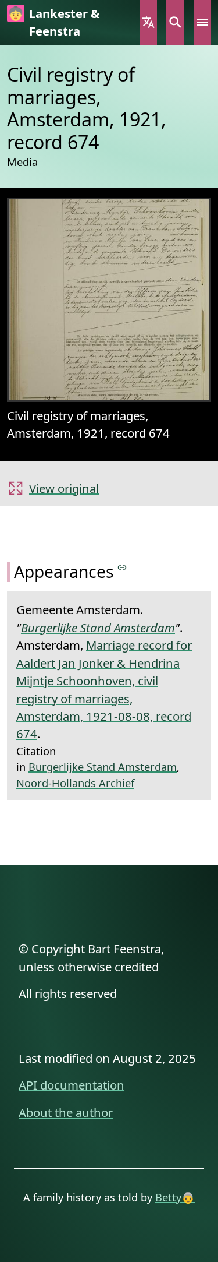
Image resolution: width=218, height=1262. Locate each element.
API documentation (71, 1085)
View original (64, 488)
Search (175, 22)
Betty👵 (175, 1197)
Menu (202, 22)
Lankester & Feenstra (64, 22)
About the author (66, 1112)
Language (148, 22)
